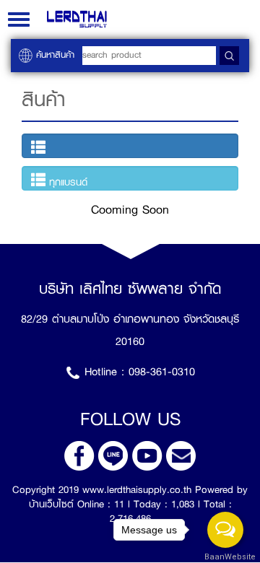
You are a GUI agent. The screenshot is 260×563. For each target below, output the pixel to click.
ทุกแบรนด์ (66, 182)
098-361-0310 (162, 371)
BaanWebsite (226, 557)
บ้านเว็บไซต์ (51, 504)
